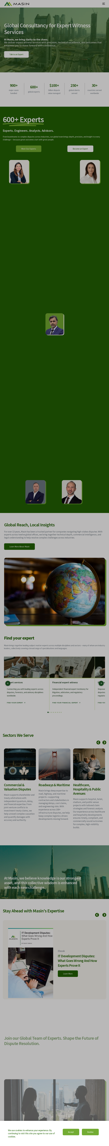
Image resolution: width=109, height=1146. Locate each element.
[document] (54, 573)
